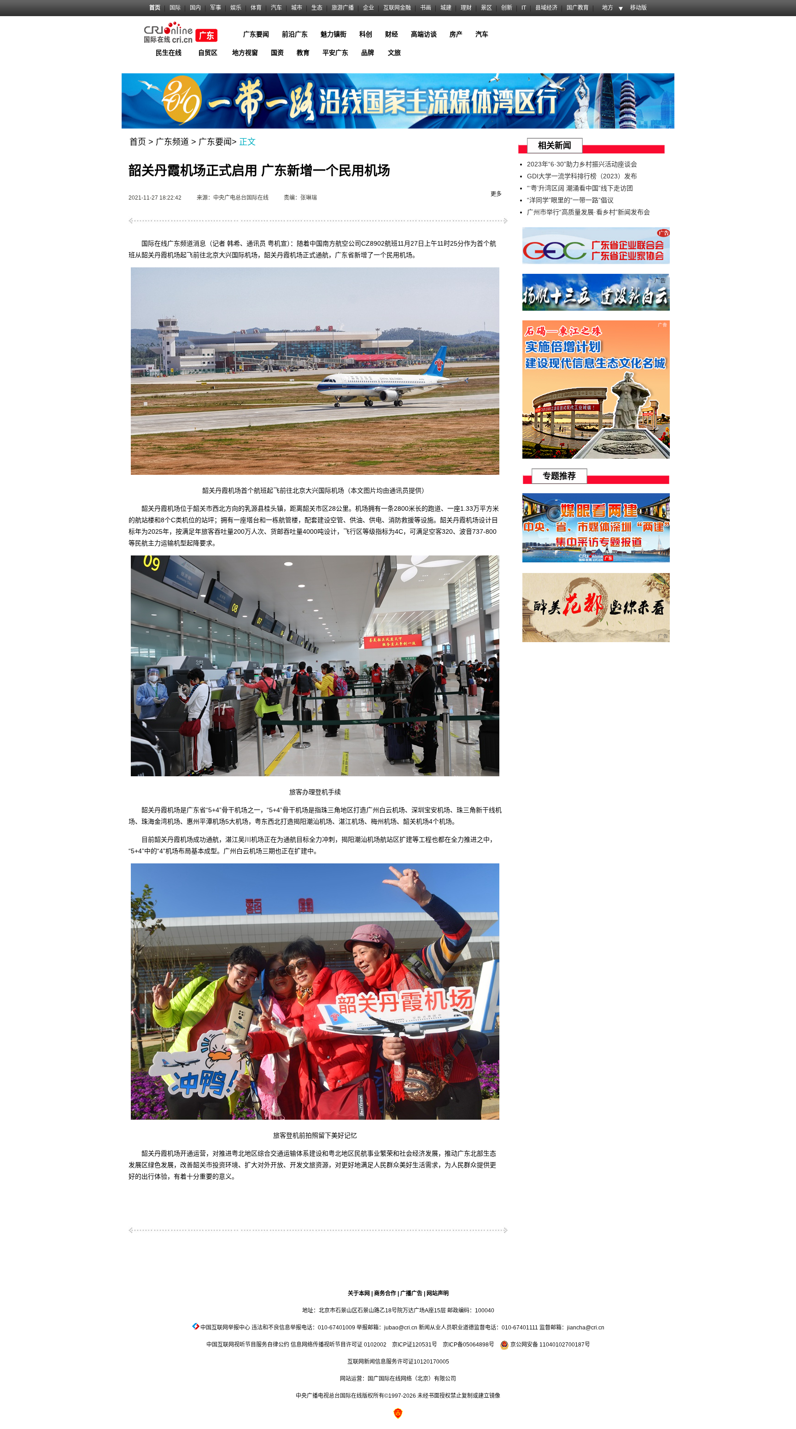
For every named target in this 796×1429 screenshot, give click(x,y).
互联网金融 (397, 8)
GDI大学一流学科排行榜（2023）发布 (582, 176)
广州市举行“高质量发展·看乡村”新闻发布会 (588, 212)
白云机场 (392, 810)
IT (523, 8)
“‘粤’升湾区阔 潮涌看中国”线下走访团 (580, 188)
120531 (422, 1344)
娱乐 (235, 8)
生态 (316, 8)
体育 (256, 8)
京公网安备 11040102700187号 (549, 1344)
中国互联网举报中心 (225, 1327)
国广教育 (578, 8)
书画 (425, 8)
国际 (175, 8)
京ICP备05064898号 (468, 1344)
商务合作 (385, 1293)
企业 (368, 8)
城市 (296, 8)
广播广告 (411, 1293)
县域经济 (546, 8)
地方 (607, 8)
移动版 (638, 8)
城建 (445, 8)
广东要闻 (215, 142)
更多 (496, 194)
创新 (506, 8)
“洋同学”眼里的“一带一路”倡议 (570, 200)
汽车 (276, 8)
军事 (215, 8)
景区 (486, 8)
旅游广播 (343, 8)
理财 (466, 8)
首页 (154, 8)
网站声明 (438, 1293)
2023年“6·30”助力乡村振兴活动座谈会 (582, 164)
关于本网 (359, 1293)
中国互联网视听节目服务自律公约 (247, 1344)
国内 (195, 8)
